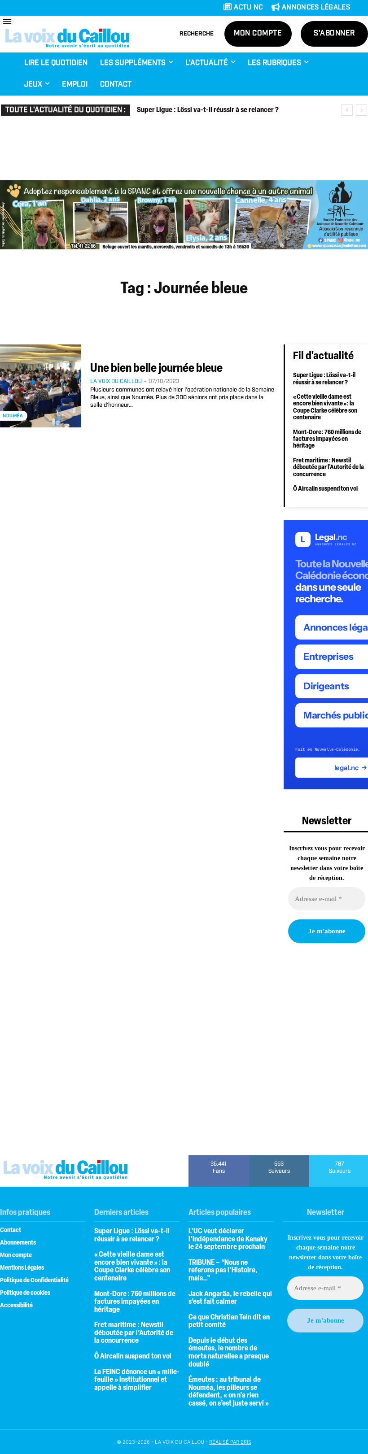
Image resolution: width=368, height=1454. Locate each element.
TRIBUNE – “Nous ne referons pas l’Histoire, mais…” (223, 1270)
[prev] (347, 110)
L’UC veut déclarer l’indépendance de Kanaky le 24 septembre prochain (227, 1239)
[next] (361, 110)
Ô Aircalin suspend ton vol (325, 489)
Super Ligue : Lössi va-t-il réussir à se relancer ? (208, 110)
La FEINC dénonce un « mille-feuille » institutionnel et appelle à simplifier (137, 1380)
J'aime (218, 1158)
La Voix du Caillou (116, 381)
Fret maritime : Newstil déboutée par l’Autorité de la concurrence (328, 467)
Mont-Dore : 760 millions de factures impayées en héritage (327, 439)
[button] (197, 34)
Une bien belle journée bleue (156, 369)
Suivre (279, 1158)
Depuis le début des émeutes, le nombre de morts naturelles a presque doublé (228, 1352)
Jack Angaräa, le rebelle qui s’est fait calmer (230, 1298)
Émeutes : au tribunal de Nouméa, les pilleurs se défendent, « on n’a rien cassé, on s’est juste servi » (228, 1391)
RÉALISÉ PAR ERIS (230, 1442)
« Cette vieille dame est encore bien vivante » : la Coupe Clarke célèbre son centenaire (325, 407)
